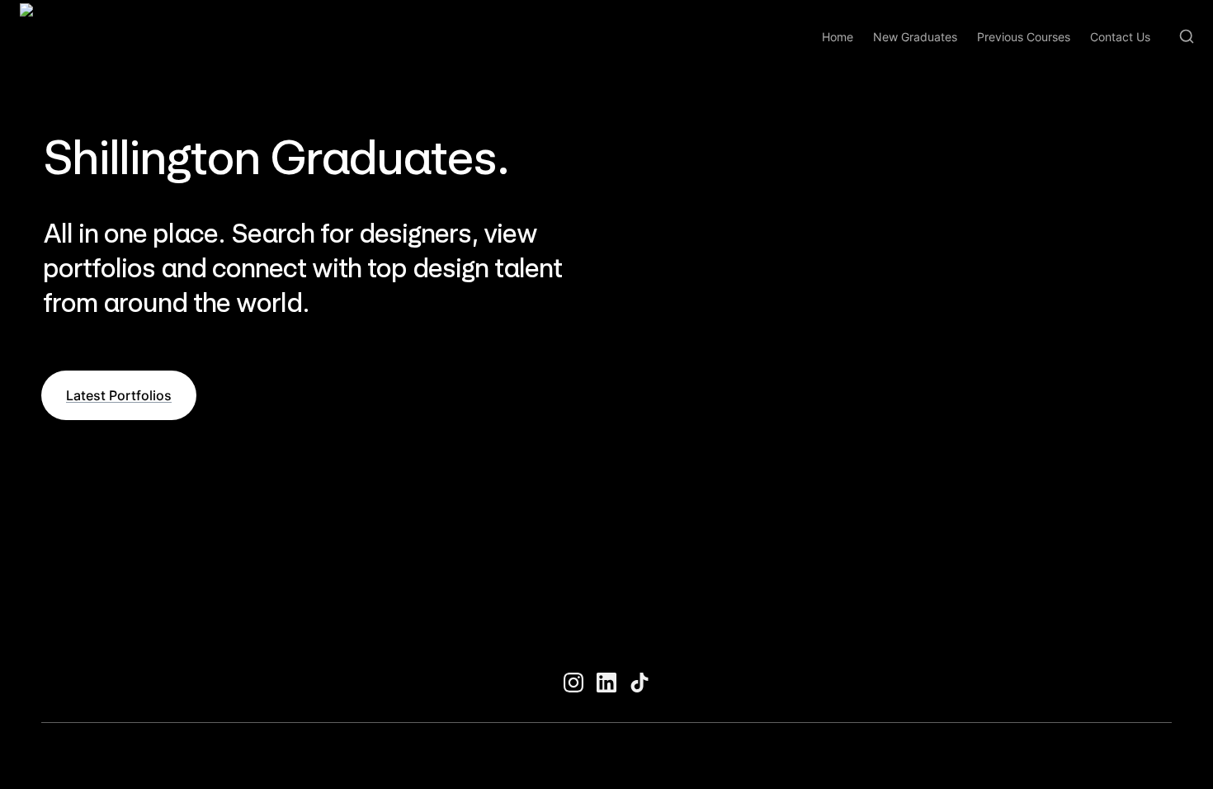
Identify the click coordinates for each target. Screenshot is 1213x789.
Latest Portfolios (119, 395)
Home (837, 37)
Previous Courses (1023, 37)
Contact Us (1120, 37)
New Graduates (915, 37)
